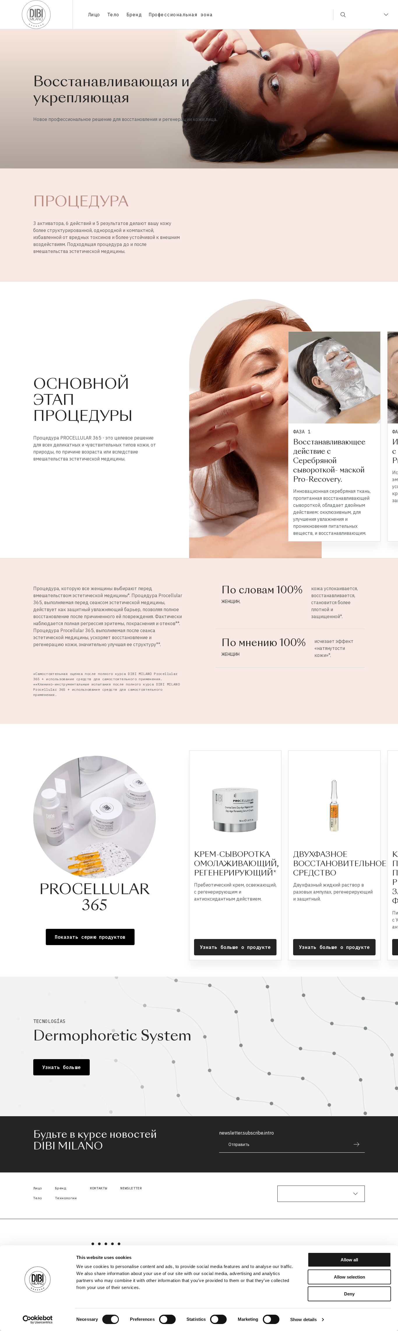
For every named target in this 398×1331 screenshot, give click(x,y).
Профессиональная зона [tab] (181, 14)
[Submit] (353, 1144)
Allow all (349, 1259)
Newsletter (131, 1188)
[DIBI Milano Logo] (36, 14)
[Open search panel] (339, 14)
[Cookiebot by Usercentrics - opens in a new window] (37, 1319)
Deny (349, 1293)
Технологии (66, 1198)
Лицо (37, 1188)
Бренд (134, 14)
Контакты (98, 1188)
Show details (303, 1319)
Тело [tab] (113, 14)
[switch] (167, 1319)
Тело (37, 1198)
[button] (385, 439)
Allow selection (349, 1276)
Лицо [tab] (94, 14)
